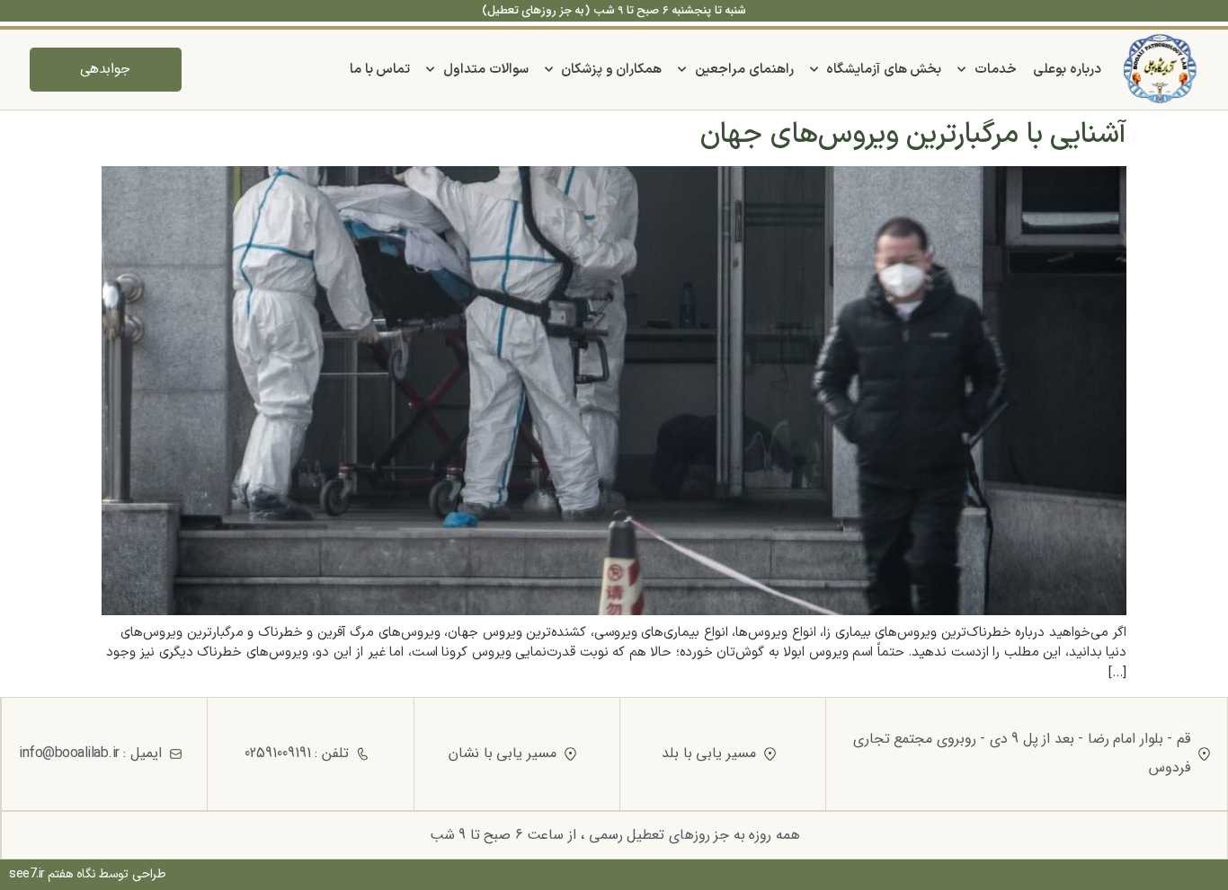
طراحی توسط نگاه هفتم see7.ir (87, 874)
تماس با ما (380, 69)
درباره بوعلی (1067, 69)
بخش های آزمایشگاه (883, 69)
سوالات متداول (486, 69)
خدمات (995, 69)
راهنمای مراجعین (744, 69)
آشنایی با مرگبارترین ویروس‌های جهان (913, 134)
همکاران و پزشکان (611, 69)
